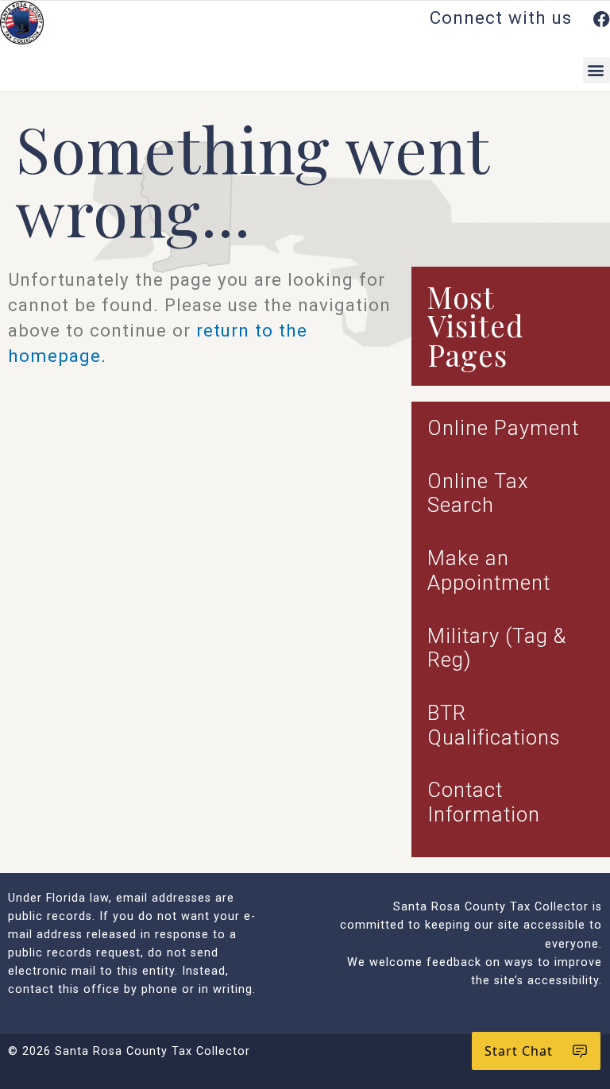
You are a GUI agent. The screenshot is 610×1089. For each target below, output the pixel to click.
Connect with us (503, 17)
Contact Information (483, 802)
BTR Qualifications (493, 725)
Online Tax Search (477, 493)
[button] (596, 70)
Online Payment (503, 428)
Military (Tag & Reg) (496, 648)
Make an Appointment (488, 570)
